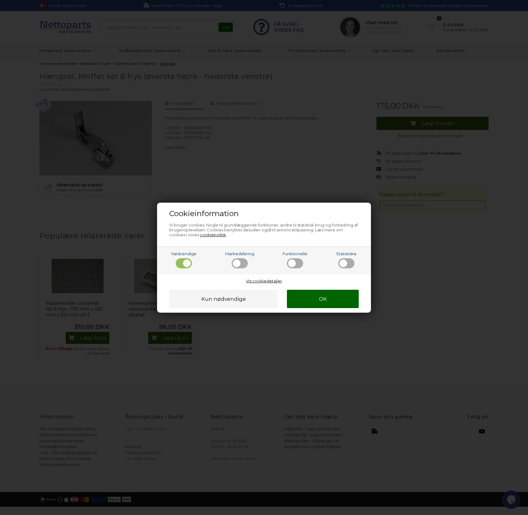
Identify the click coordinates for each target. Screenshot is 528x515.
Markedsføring (239, 253)
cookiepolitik (213, 234)
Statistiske (346, 253)
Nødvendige (183, 253)
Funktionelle (295, 253)
